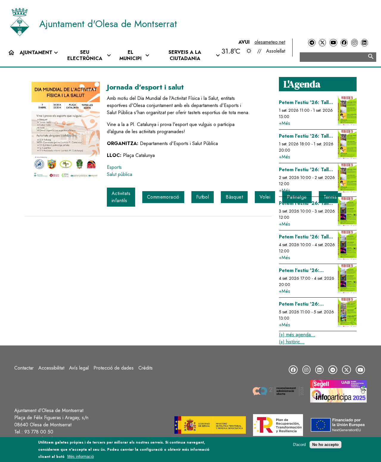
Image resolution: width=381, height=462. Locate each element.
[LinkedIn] (364, 42)
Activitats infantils (121, 197)
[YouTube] (333, 42)
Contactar (24, 367)
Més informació (80, 456)
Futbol (202, 197)
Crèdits (145, 367)
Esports (114, 167)
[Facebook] (344, 42)
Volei (265, 197)
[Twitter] (322, 42)
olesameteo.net (269, 42)
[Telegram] (311, 42)
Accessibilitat (51, 367)
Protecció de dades (113, 367)
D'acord (299, 444)
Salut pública (119, 174)
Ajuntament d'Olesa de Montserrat (108, 24)
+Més (284, 123)
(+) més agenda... (297, 334)
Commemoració (163, 197)
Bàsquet (234, 197)
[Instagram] (354, 42)
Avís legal (79, 367)
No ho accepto (325, 444)
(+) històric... (292, 341)
